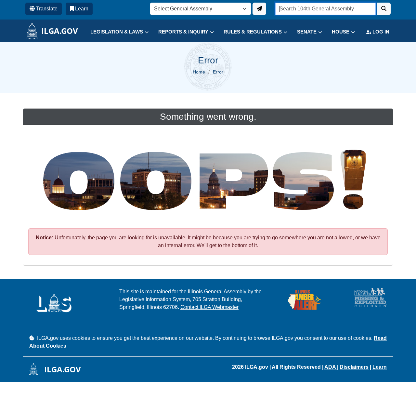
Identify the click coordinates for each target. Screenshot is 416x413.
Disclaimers (354, 367)
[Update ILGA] (259, 9)
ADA (330, 367)
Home (199, 71)
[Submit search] (384, 9)
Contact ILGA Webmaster (209, 307)
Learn (379, 367)
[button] (115, 32)
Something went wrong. (208, 117)
